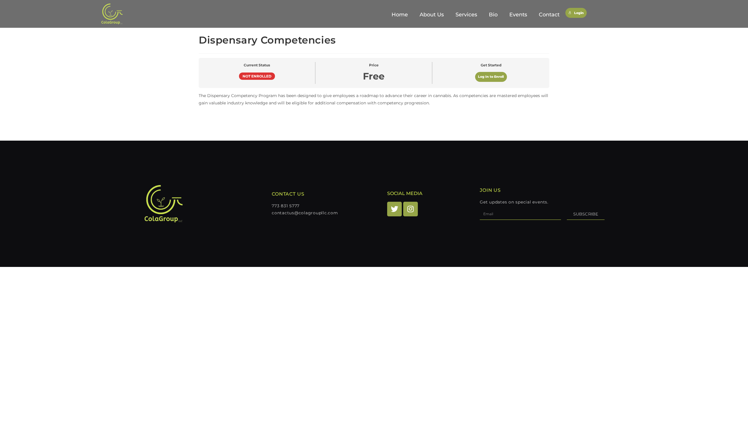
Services (466, 14)
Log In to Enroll (491, 77)
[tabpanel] (374, 106)
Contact (549, 14)
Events (518, 14)
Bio (493, 14)
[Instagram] (410, 209)
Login (579, 13)
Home (400, 14)
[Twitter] (394, 209)
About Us (432, 14)
